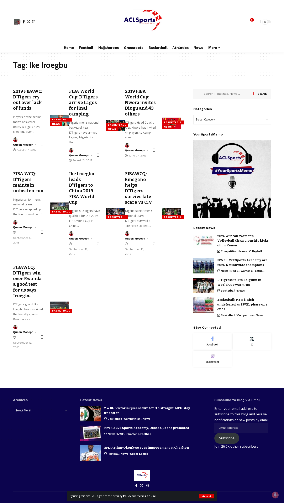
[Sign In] (17, 22)
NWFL (234, 270)
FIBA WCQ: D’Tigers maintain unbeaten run (28, 182)
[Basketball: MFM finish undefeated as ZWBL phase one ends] (203, 305)
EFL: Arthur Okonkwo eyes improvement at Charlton (146, 448)
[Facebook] (24, 21)
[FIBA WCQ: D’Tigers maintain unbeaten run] (59, 208)
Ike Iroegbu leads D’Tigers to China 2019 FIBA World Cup (81, 188)
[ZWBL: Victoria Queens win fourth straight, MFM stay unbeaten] (90, 413)
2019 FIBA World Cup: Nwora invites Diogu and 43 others (140, 103)
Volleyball (255, 251)
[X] (28, 21)
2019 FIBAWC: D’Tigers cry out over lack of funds (27, 100)
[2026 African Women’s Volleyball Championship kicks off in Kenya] (203, 241)
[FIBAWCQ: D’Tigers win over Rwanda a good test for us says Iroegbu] (59, 307)
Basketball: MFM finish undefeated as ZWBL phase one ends (242, 304)
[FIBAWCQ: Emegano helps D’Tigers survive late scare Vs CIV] (171, 213)
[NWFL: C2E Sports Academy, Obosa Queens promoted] (90, 433)
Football (113, 453)
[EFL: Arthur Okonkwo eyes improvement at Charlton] (90, 453)
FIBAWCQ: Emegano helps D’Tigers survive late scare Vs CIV (138, 188)
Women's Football (252, 270)
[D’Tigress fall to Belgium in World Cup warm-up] (203, 285)
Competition (229, 251)
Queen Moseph (23, 144)
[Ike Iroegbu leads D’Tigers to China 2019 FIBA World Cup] (115, 213)
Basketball (61, 119)
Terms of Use (146, 496)
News (56, 123)
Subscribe (227, 438)
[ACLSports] (142, 22)
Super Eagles (139, 453)
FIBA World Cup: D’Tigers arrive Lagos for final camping (83, 103)
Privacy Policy (122, 496)
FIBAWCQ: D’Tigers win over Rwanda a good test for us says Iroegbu (27, 281)
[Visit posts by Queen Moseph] (15, 139)
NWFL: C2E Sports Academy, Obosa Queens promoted (146, 428)
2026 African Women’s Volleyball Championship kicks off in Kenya (243, 240)
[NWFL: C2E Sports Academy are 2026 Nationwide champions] (203, 265)
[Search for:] (227, 94)
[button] (206, 496)
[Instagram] (33, 21)
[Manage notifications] (275, 495)
